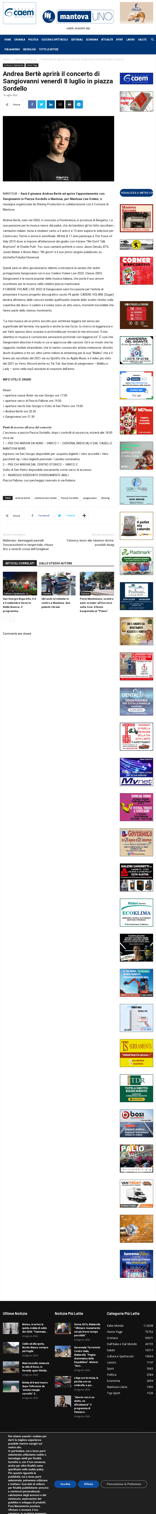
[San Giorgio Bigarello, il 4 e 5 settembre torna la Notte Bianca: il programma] (20, 583)
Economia (92, 39)
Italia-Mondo (12, 49)
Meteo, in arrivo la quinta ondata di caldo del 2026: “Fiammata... (35, 1328)
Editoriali (77, 39)
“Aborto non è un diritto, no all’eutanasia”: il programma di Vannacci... (84, 1405)
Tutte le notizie (48, 49)
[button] (150, 40)
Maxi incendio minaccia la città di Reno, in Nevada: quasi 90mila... (35, 1367)
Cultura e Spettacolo (54, 39)
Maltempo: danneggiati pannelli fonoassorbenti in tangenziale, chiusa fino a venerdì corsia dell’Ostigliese (28, 545)
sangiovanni (90, 497)
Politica (33, 39)
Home (7, 39)
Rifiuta (88, 1484)
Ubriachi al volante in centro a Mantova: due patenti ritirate (55, 603)
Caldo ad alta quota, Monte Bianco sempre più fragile (35, 1347)
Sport (119, 39)
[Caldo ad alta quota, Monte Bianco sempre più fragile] (11, 1347)
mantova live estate (46, 497)
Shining (105, 497)
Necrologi (29, 49)
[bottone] (136, 192)
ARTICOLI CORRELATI (19, 563)
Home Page (32, 65)
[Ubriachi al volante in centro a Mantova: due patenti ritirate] (58, 583)
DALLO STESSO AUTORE (55, 563)
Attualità (107, 39)
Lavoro (130, 39)
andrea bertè (22, 497)
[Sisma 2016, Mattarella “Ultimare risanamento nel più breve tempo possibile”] (63, 1328)
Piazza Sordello (69, 497)
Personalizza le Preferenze (124, 1484)
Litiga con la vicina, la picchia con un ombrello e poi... (86, 1382)
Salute (142, 39)
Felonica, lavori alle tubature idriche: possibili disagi (90, 543)
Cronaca (19, 39)
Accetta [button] (65, 1484)
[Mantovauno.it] (78, 16)
